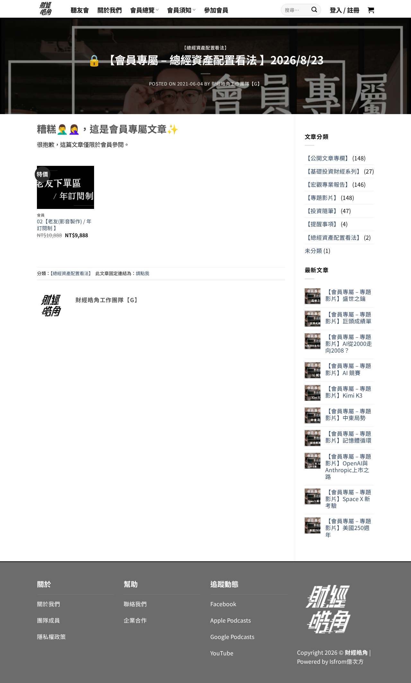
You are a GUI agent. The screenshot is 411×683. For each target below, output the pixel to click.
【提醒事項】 (322, 224)
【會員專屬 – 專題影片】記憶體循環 (348, 437)
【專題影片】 (322, 197)
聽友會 (80, 9)
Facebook (223, 604)
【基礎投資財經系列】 (334, 171)
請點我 (142, 273)
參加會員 (216, 9)
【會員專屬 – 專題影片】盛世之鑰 (348, 295)
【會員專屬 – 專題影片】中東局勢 (348, 414)
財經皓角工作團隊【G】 (237, 83)
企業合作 (135, 620)
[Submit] (314, 10)
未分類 (313, 251)
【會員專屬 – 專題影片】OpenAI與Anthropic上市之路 (348, 466)
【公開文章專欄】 (328, 158)
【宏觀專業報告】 (328, 184)
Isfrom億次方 (346, 661)
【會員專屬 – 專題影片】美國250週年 (348, 527)
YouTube (221, 653)
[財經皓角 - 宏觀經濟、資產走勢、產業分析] (49, 9)
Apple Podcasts (230, 620)
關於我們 (109, 9)
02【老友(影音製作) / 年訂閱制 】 (64, 224)
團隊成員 (48, 620)
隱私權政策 (51, 637)
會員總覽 (142, 9)
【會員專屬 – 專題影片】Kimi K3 (348, 392)
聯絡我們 (135, 604)
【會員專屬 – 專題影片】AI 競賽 (348, 369)
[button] (371, 10)
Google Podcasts (232, 637)
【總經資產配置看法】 (205, 47)
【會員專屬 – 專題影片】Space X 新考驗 (348, 499)
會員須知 (179, 9)
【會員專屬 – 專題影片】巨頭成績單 (348, 317)
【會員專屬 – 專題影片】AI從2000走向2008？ (348, 343)
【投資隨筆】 (322, 211)
